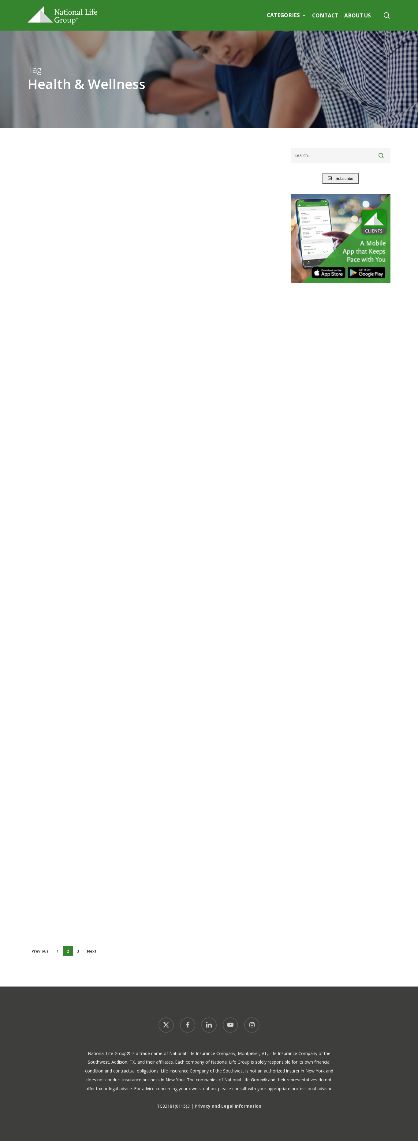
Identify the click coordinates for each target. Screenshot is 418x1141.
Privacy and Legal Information (228, 1106)
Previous (40, 951)
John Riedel (64, 310)
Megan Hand (66, 939)
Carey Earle (64, 629)
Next (91, 951)
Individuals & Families (60, 247)
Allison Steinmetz (71, 464)
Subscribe (342, 178)
